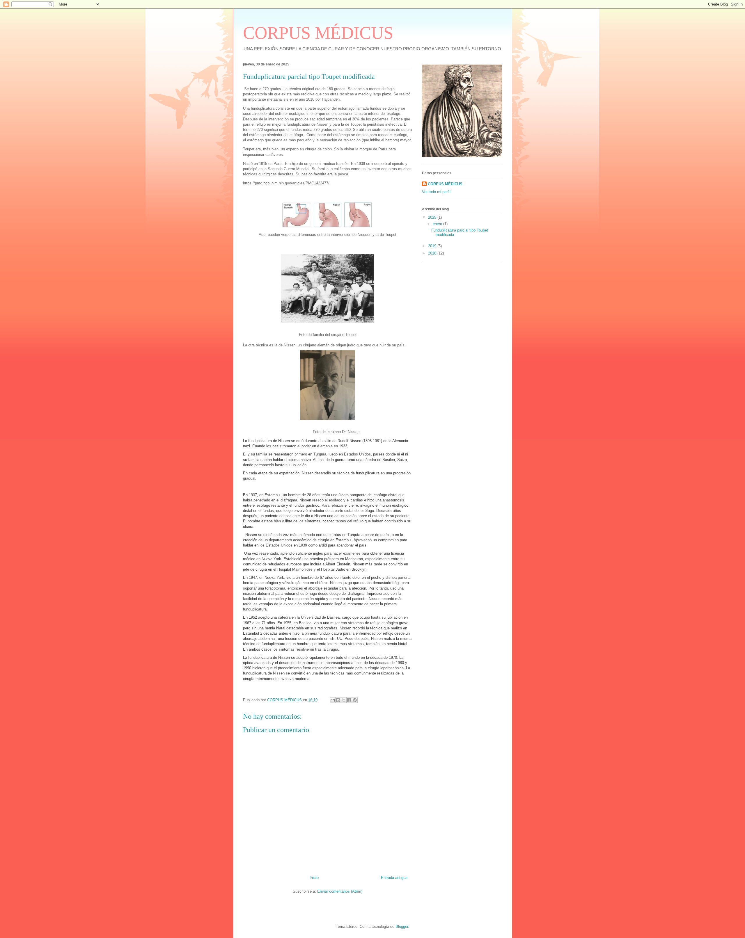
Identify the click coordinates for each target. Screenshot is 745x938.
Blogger (401, 926)
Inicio (314, 877)
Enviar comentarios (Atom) (339, 891)
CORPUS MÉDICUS (318, 32)
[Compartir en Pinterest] (355, 700)
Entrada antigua (394, 877)
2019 (432, 246)
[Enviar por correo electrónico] (333, 700)
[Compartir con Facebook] (349, 700)
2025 (432, 217)
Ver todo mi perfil (436, 192)
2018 (432, 253)
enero (438, 224)
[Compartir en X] (344, 700)
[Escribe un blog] (338, 700)
